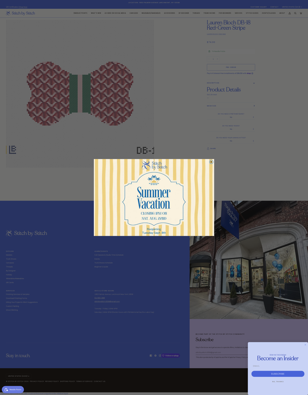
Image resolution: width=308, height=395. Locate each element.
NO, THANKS (278, 381)
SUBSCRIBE (278, 373)
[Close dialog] (211, 162)
